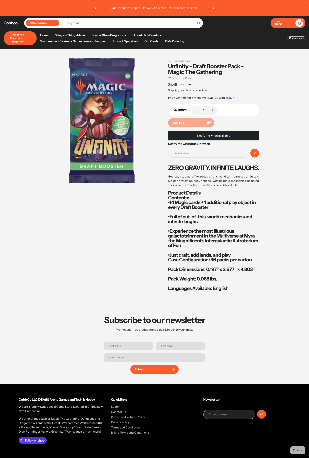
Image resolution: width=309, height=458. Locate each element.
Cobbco (10, 23)
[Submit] (261, 414)
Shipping (173, 90)
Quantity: (180, 109)
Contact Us (118, 412)
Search (116, 406)
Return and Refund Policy (128, 417)
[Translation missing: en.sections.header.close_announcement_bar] (304, 8)
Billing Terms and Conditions (130, 432)
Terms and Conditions (125, 427)
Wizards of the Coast (180, 78)
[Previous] (95, 8)
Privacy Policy (120, 422)
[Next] (213, 8)
